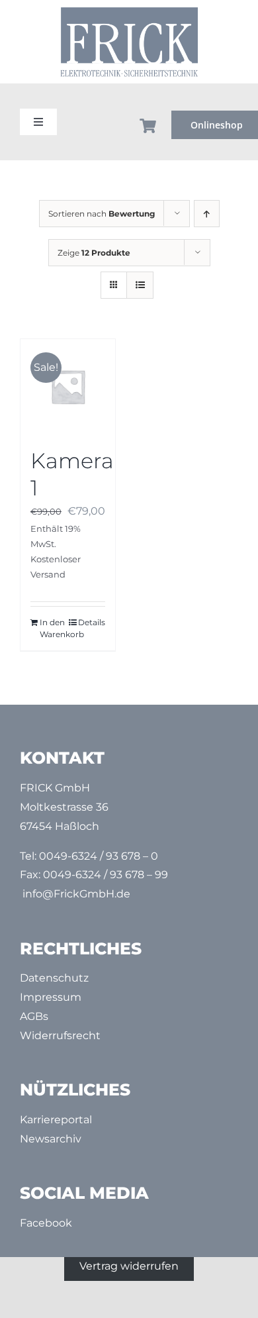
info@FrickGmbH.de (76, 893)
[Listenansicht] (140, 285)
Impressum (50, 997)
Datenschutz (54, 978)
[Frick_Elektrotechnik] (129, 11)
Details (91, 622)
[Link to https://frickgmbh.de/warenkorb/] (148, 125)
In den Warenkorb (53, 628)
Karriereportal (56, 1119)
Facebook (46, 1223)
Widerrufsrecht (60, 1035)
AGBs (34, 1016)
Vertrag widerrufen (129, 1266)
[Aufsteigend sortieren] (207, 213)
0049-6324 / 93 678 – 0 (98, 856)
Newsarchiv (50, 1139)
